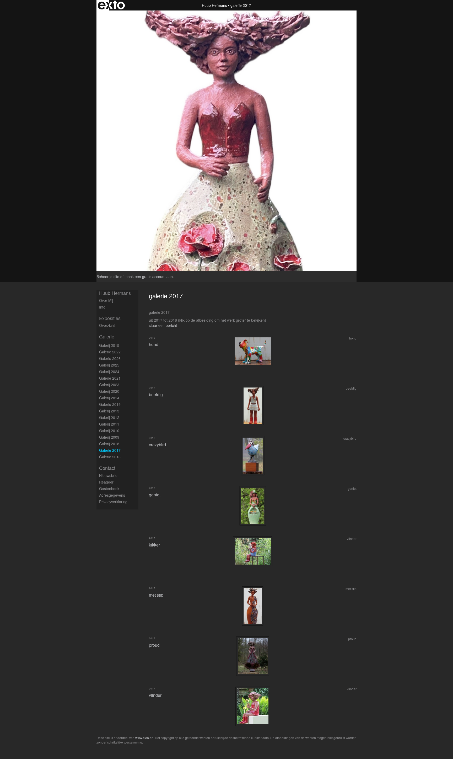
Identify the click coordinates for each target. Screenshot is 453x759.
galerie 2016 (110, 456)
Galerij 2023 (109, 384)
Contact (107, 468)
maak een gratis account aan (149, 276)
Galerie (106, 336)
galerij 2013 (109, 410)
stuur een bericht (163, 325)
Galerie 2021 (110, 378)
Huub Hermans (214, 5)
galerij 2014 (109, 397)
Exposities (110, 318)
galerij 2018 (109, 443)
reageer (106, 482)
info (102, 307)
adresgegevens (112, 495)
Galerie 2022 (110, 351)
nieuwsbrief (108, 475)
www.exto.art (144, 737)
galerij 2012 (109, 417)
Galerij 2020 (109, 391)
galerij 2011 (109, 424)
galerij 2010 (109, 430)
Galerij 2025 (109, 365)
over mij (106, 300)
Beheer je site (107, 276)
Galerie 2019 (110, 404)
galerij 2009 (109, 437)
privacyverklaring (113, 501)
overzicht (107, 325)
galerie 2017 (110, 450)
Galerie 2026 (110, 358)
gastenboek (109, 488)
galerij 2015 (109, 345)
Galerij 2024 (109, 371)
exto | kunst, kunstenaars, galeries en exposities (111, 5)
